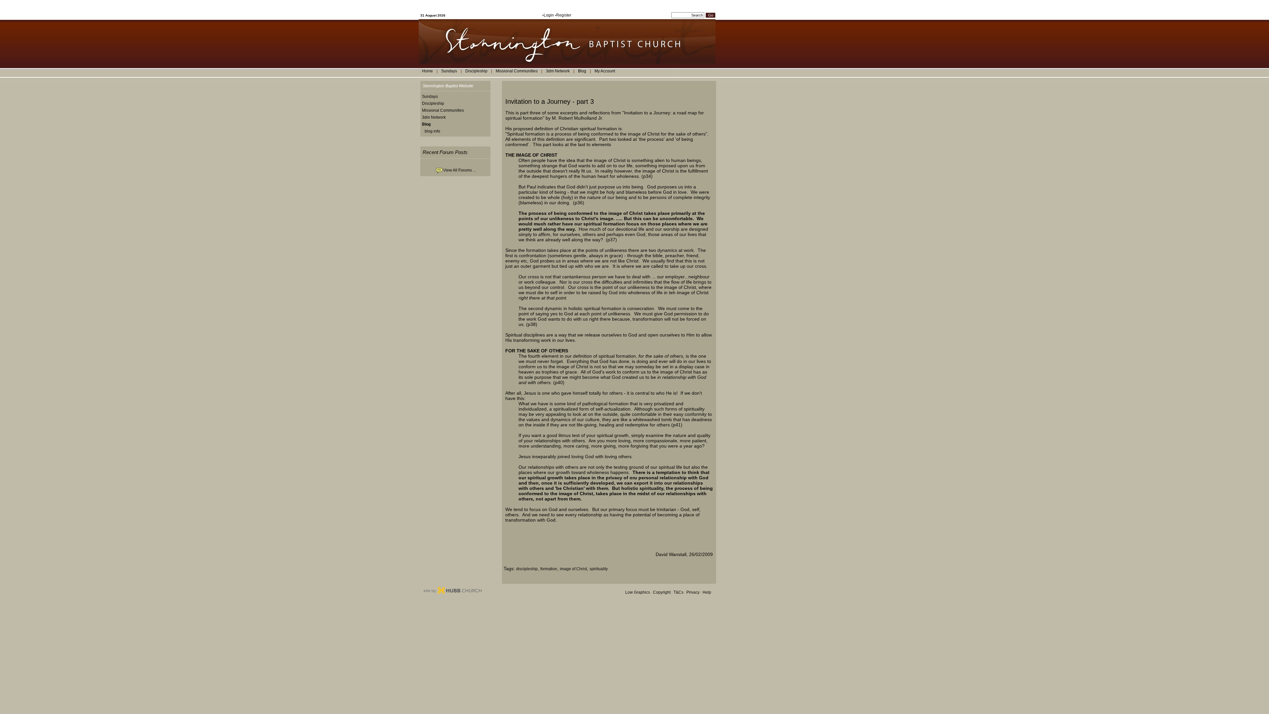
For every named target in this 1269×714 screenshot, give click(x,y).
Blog (426, 124)
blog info (432, 131)
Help (707, 592)
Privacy (693, 592)
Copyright (662, 592)
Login (549, 15)
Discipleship (433, 103)
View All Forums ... (459, 170)
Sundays (430, 96)
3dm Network (434, 117)
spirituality (599, 569)
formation (548, 569)
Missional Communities (443, 110)
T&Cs (678, 592)
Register (563, 15)
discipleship (527, 569)
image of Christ (573, 569)
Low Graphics (637, 592)
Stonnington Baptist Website (448, 86)
